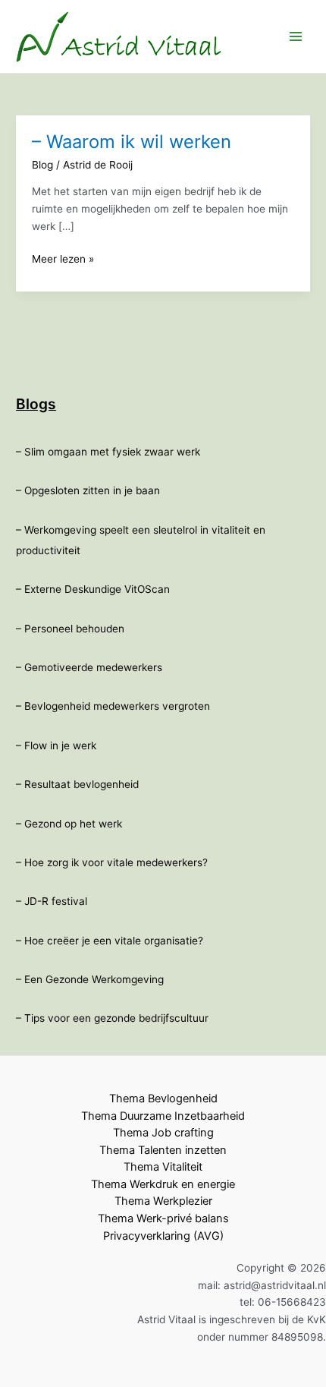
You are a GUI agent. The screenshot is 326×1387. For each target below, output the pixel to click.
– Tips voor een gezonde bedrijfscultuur (112, 1018)
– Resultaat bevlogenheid (77, 784)
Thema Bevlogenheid (163, 1098)
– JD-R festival (51, 901)
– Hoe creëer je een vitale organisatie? (109, 941)
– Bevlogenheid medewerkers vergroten (113, 706)
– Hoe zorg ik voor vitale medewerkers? (112, 862)
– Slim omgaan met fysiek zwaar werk (108, 452)
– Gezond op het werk (69, 824)
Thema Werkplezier (163, 1201)
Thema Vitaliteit (163, 1167)
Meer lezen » (63, 260)
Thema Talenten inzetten (163, 1150)
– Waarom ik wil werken (131, 142)
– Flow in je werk (56, 745)
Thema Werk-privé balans (163, 1218)
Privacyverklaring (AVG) (163, 1236)
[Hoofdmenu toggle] (296, 36)
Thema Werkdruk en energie (163, 1184)
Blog (42, 165)
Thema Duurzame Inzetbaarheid (163, 1116)
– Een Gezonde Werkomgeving (90, 979)
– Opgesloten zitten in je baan (88, 490)
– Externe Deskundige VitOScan (93, 589)
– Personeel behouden (70, 629)
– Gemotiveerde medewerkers (89, 667)
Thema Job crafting (163, 1133)
